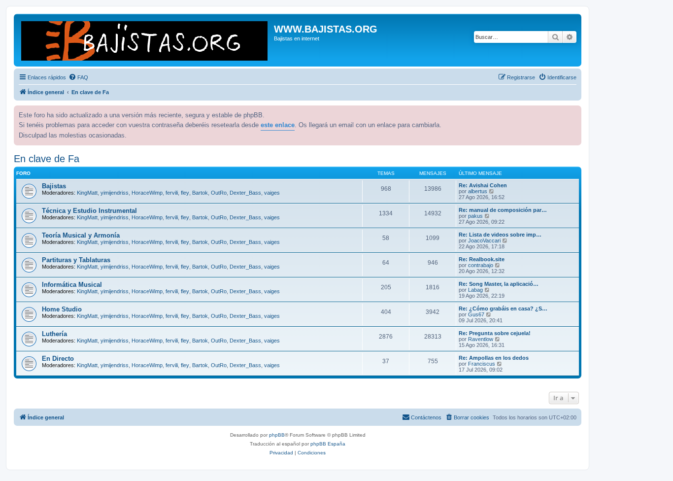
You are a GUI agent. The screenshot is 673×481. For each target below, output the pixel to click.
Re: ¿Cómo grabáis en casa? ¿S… (503, 308)
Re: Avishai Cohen (483, 185)
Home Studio (62, 309)
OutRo (219, 193)
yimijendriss (115, 193)
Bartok (200, 193)
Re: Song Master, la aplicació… (498, 284)
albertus (477, 191)
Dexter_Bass (245, 193)
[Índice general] (145, 40)
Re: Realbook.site (482, 259)
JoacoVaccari (484, 240)
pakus (475, 216)
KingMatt (87, 193)
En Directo (58, 358)
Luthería (54, 334)
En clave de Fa (46, 158)
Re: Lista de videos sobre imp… (500, 235)
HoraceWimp (147, 193)
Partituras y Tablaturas (76, 260)
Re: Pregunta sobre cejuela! (495, 333)
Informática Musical (72, 284)
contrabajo (480, 265)
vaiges (272, 193)
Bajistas (54, 186)
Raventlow (480, 339)
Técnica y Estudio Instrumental (89, 210)
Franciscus (481, 364)
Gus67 (476, 314)
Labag (475, 290)
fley (185, 193)
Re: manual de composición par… (503, 210)
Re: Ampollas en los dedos (494, 358)
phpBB (277, 435)
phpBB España (327, 444)
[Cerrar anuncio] (573, 111)
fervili (172, 193)
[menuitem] (78, 77)
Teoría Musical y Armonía (81, 235)
